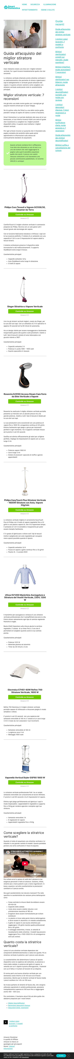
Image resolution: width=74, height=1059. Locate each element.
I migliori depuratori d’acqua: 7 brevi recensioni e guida (62, 110)
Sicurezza (35, 4)
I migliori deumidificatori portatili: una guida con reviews (61, 94)
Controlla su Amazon (25, 214)
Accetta (61, 1055)
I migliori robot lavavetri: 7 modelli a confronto (16, 1023)
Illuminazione (49, 4)
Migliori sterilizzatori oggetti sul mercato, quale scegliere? (61, 57)
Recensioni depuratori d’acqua (19, 1005)
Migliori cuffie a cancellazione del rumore (62, 148)
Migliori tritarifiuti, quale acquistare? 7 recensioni (62, 69)
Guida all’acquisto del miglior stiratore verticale (62, 32)
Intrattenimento (29, 10)
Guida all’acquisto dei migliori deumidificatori (62, 138)
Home (24, 4)
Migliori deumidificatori (16, 1003)
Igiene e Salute (48, 10)
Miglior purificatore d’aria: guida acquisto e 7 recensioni (60, 125)
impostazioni (25, 1057)
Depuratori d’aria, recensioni (18, 1008)
